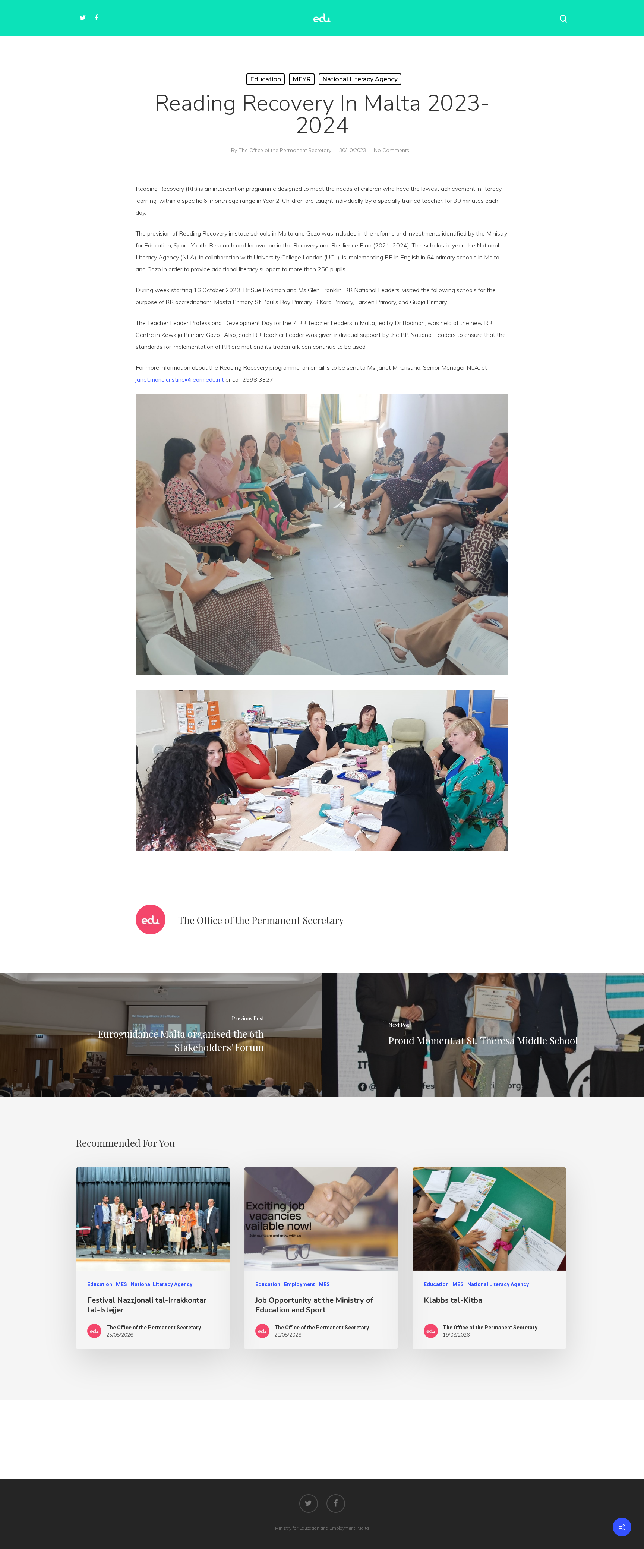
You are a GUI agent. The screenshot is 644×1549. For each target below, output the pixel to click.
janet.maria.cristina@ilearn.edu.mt (180, 379)
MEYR (302, 79)
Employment (299, 1284)
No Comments (391, 150)
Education (265, 79)
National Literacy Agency (360, 79)
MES (121, 1284)
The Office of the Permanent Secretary (285, 150)
